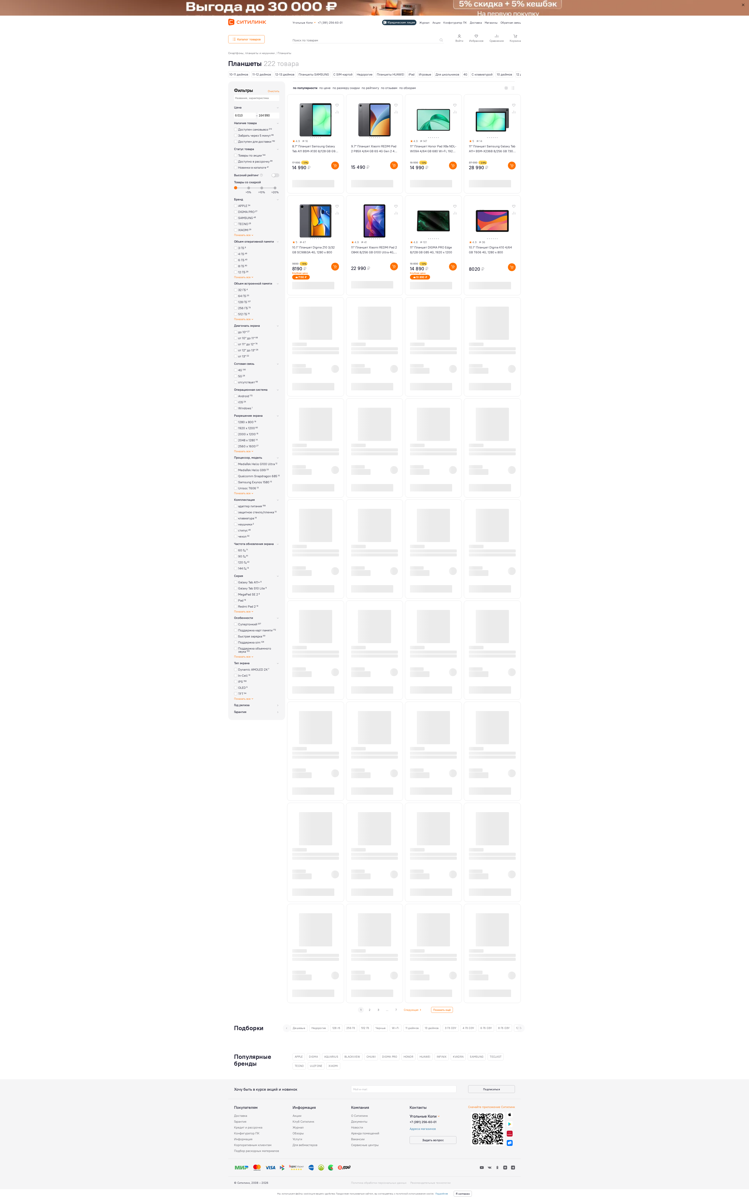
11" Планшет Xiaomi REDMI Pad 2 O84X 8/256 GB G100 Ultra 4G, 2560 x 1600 (374, 250)
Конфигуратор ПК (246, 1133)
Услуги (297, 1139)
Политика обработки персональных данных (378, 1183)
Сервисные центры (365, 1145)
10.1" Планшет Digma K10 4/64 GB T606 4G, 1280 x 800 (490, 249)
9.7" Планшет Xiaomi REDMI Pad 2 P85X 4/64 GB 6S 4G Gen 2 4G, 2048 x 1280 (374, 149)
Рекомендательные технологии (430, 1183)
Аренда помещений (365, 1133)
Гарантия (240, 1121)
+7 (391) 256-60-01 (423, 1122)
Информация (243, 1139)
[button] (459, 38)
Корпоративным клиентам (253, 1145)
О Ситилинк (359, 1116)
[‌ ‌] (311, 369)
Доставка (240, 1116)
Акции (297, 1116)
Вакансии (358, 1139)
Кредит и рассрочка (248, 1127)
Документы (359, 1121)
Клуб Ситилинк (303, 1121)
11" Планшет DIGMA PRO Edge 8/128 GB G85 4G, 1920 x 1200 (431, 249)
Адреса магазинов (423, 1129)
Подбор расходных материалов (256, 1151)
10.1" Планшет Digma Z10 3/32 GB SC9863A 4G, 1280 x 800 (313, 249)
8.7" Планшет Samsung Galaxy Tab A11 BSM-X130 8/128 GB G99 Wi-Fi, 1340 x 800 (314, 149)
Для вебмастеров (305, 1145)
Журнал (298, 1127)
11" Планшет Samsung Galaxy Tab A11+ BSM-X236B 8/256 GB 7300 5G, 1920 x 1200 (492, 149)
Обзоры (298, 1133)
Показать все (242, 235)
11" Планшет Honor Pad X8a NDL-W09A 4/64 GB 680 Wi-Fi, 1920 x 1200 (433, 149)
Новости (357, 1127)
